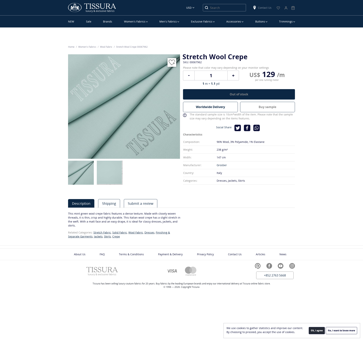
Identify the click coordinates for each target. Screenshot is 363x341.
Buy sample (267, 107)
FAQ (102, 254)
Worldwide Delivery (210, 107)
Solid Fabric (119, 232)
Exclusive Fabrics (201, 21)
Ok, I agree (317, 330)
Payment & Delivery (170, 254)
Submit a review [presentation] (140, 203)
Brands (107, 21)
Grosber (222, 165)
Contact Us (264, 7)
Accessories (233, 21)
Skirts (107, 236)
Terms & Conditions (131, 254)
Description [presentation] (81, 203)
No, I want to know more (341, 330)
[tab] (81, 203)
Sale (88, 21)
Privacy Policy (205, 254)
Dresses (149, 232)
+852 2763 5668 (275, 275)
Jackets (98, 236)
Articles (260, 254)
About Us (79, 254)
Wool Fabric (135, 232)
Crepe (116, 236)
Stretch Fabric (102, 232)
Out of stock (239, 94)
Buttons (260, 21)
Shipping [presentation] (109, 203)
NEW (71, 21)
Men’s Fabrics (168, 21)
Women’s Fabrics (134, 21)
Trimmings (286, 21)
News (282, 254)
